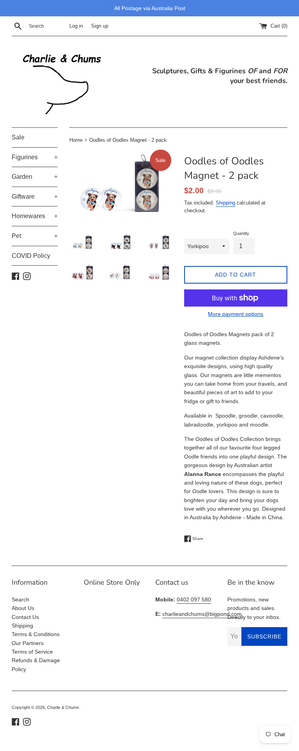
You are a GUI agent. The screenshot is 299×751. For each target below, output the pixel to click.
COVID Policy (31, 255)
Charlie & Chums (63, 707)
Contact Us (25, 617)
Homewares (35, 216)
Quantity (241, 233)
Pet (35, 236)
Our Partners (28, 643)
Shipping (225, 203)
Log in (76, 26)
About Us (23, 608)
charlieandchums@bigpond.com (202, 614)
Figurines (35, 157)
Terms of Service (32, 652)
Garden (35, 176)
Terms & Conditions (36, 634)
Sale (18, 137)
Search (20, 599)
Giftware (35, 196)
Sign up (99, 26)
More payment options (235, 314)
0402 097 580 (194, 599)
